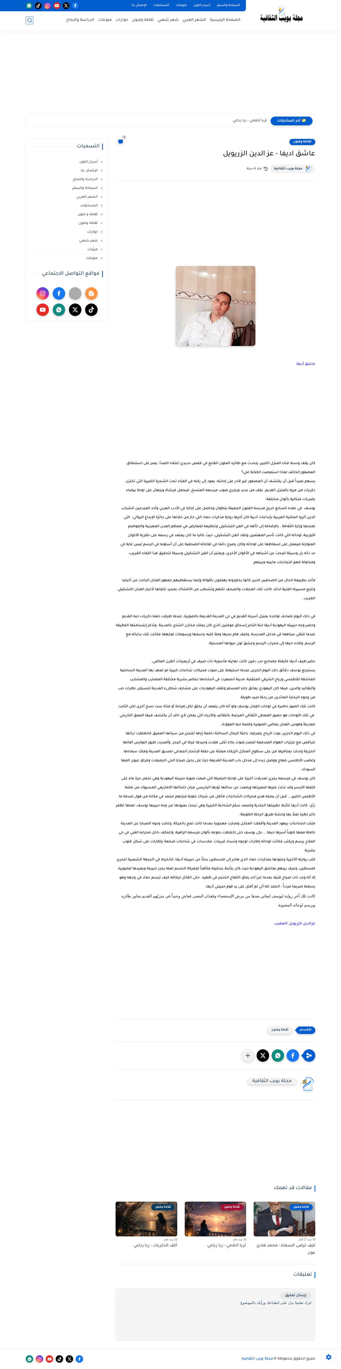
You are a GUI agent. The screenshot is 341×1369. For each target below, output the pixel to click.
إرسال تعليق (295, 1295)
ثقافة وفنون (143, 20)
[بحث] (29, 20)
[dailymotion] (75, 293)
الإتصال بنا (139, 5)
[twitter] (66, 5)
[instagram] (47, 5)
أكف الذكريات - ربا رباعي (155, 1245)
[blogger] (91, 293)
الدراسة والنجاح (80, 20)
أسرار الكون (201, 5)
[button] (293, 1055)
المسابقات (161, 5)
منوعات (181, 5)
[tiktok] (38, 5)
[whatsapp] (29, 5)
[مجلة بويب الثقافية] (281, 15)
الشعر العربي (194, 20)
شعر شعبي (168, 20)
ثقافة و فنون (88, 214)
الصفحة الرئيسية (225, 20)
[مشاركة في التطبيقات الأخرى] (248, 1055)
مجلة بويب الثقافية (288, 169)
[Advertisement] (170, 75)
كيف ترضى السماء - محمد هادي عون (285, 1249)
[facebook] (75, 5)
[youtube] (56, 5)
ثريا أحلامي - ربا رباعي (250, 121)
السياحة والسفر (228, 5)
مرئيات (93, 249)
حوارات (122, 20)
